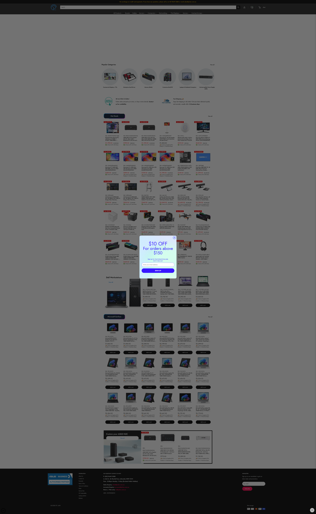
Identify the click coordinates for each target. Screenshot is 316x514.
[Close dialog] (174, 237)
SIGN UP (158, 271)
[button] (3, 510)
